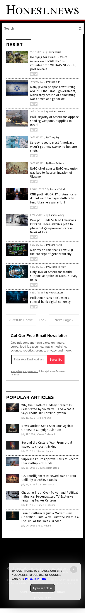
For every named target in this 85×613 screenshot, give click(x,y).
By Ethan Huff (53, 81)
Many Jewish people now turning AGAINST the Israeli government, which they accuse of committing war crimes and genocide (53, 93)
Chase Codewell (46, 434)
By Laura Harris (53, 52)
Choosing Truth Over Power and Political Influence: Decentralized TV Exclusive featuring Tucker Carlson (49, 496)
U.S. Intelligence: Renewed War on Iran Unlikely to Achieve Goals (48, 478)
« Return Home (21, 320)
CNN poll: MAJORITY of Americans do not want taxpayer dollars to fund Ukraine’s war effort (53, 198)
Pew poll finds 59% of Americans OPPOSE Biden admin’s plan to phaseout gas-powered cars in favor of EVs (53, 226)
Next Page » (63, 320)
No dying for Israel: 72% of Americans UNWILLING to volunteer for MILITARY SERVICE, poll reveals (53, 63)
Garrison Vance (46, 484)
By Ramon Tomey (55, 215)
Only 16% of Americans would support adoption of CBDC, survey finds (53, 276)
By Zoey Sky (52, 137)
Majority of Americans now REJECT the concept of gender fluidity (53, 252)
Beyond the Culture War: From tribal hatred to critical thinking (46, 444)
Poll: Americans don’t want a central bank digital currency (50, 300)
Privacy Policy (35, 579)
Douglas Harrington (48, 467)
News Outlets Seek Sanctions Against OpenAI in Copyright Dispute (47, 428)
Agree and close (43, 588)
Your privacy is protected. (24, 371)
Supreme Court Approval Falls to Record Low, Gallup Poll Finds (49, 461)
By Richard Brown (55, 111)
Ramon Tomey (45, 451)
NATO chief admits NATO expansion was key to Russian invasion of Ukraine (54, 172)
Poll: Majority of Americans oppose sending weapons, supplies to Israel (54, 121)
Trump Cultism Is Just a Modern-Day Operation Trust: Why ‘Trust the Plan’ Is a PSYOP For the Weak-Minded (50, 517)
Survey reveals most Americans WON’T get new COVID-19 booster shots (53, 146)
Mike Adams (44, 417)
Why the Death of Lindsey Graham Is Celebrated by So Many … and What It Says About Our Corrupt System (47, 409)
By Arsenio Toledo (56, 189)
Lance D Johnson (46, 505)
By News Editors (55, 163)
